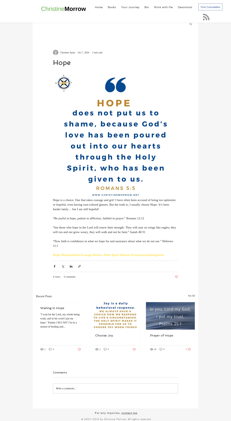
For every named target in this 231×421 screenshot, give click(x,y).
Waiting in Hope (52, 308)
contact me (129, 413)
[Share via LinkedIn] (71, 266)
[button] (190, 24)
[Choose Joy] (115, 316)
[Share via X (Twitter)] (62, 266)
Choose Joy (104, 335)
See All (191, 295)
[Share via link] (79, 266)
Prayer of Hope (161, 335)
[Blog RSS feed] (206, 17)
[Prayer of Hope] (170, 316)
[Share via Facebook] (54, 266)
